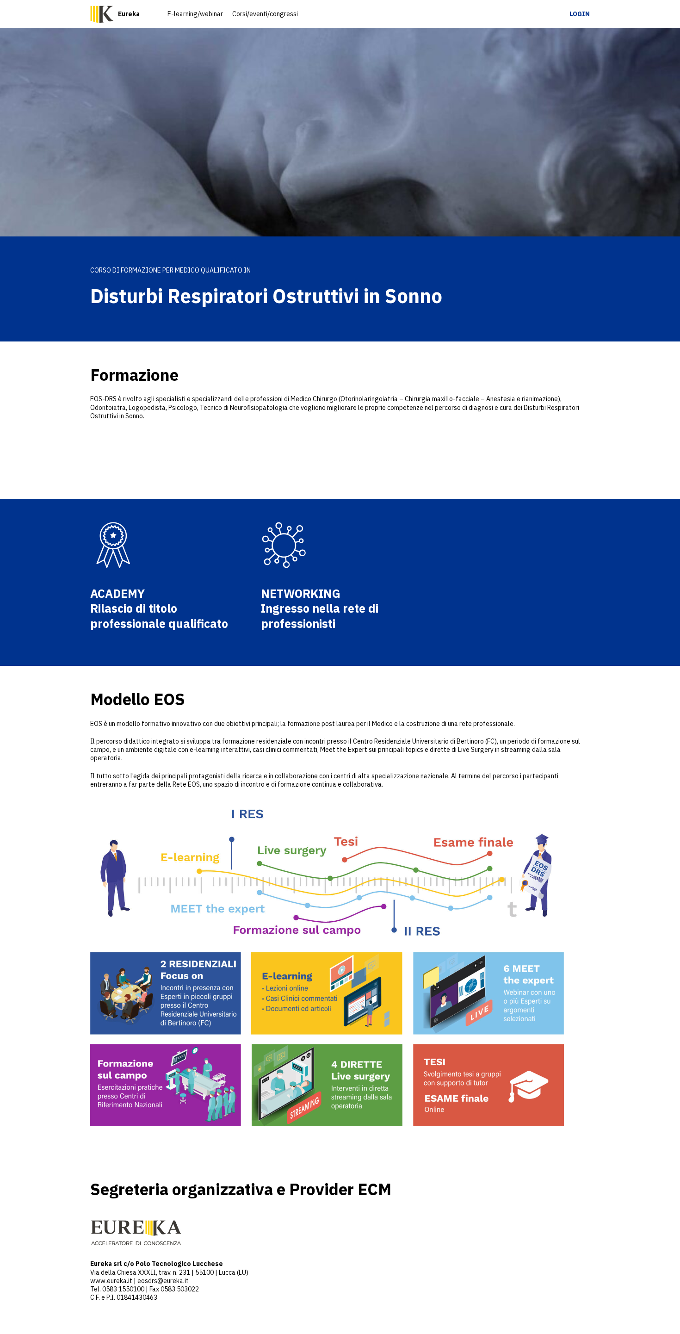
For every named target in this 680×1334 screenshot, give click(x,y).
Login (579, 14)
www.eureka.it (111, 1281)
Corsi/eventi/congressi (265, 14)
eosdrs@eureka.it (163, 1281)
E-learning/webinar (195, 14)
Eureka (129, 14)
